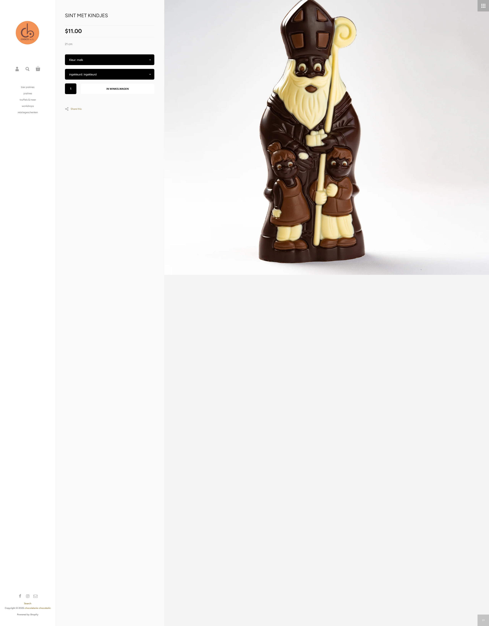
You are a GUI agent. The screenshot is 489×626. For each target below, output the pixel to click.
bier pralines (27, 87)
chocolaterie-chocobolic (38, 608)
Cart (38, 68)
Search (27, 68)
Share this (76, 108)
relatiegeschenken (28, 112)
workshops (28, 106)
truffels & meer (28, 99)
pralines (27, 93)
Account (17, 68)
